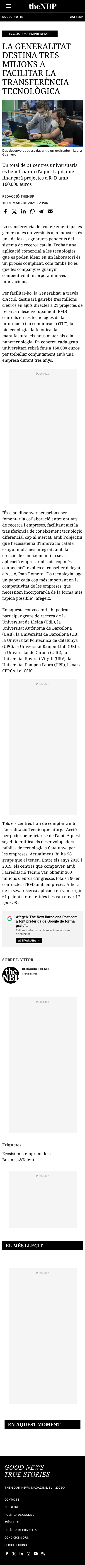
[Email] (50, 211)
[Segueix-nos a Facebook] (7, 1553)
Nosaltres (12, 1507)
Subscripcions (16, 1545)
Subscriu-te (12, 17)
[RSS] (43, 1553)
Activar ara (27, 940)
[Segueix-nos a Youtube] (36, 1553)
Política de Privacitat (21, 1530)
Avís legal (12, 1522)
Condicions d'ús (17, 1537)
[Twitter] (14, 211)
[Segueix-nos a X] (14, 1553)
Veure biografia (29, 974)
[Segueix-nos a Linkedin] (21, 1553)
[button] (8, 6)
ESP (80, 17)
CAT (72, 17)
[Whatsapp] (32, 211)
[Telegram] (41, 211)
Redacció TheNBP (18, 196)
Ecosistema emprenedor (30, 34)
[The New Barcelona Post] (27, 1471)
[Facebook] (5, 211)
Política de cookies (19, 1514)
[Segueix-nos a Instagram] (28, 1553)
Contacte (12, 1499)
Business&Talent (18, 1159)
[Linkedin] (23, 211)
